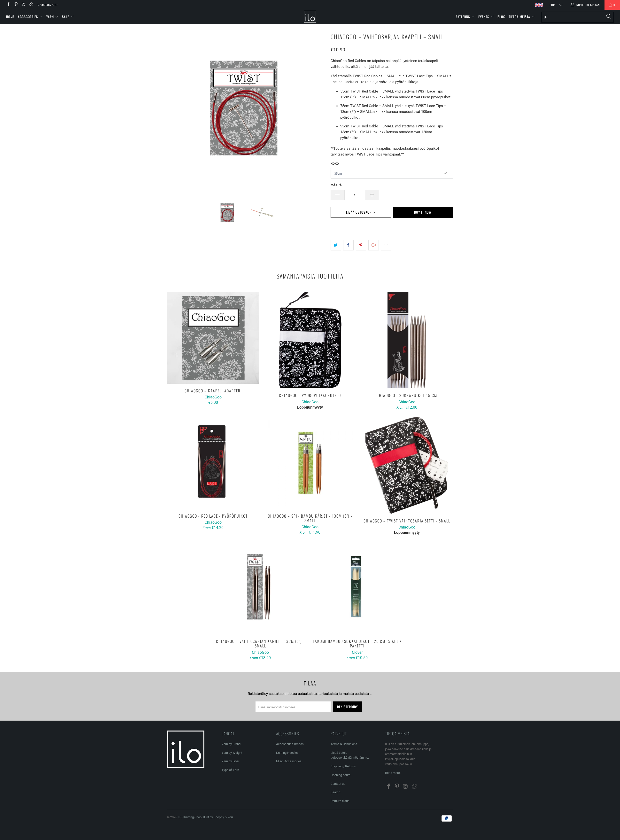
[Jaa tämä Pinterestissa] (361, 245)
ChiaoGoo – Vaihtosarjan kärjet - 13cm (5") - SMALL (260, 588)
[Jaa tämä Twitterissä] (336, 245)
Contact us (338, 784)
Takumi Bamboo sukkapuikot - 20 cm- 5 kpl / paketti (357, 588)
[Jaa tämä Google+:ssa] (373, 245)
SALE (66, 16)
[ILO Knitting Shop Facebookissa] (8, 5)
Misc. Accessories (289, 761)
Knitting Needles (287, 752)
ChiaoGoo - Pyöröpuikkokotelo (310, 340)
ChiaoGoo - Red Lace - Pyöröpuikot (213, 463)
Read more (392, 773)
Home (10, 16)
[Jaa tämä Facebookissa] (348, 245)
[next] (317, 110)
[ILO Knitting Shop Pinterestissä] (16, 5)
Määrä (336, 185)
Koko (335, 163)
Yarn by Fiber (230, 761)
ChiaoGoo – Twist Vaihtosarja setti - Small (407, 465)
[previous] (175, 110)
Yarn (50, 16)
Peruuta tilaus (340, 801)
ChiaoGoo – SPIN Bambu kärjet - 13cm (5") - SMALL (310, 463)
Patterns (463, 16)
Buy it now (423, 212)
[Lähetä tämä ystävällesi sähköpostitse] (386, 245)
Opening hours (340, 775)
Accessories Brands (290, 744)
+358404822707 (47, 5)
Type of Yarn (230, 770)
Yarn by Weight (232, 752)
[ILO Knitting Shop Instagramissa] (23, 5)
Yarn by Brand (231, 744)
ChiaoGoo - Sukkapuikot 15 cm (407, 340)
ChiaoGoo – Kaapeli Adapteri (213, 338)
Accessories (28, 16)
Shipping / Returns (343, 766)
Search (335, 792)
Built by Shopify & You (218, 817)
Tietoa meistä (520, 16)
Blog (501, 16)
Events (484, 16)
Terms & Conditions (344, 744)
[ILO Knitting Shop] (310, 17)
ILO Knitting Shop (190, 817)
